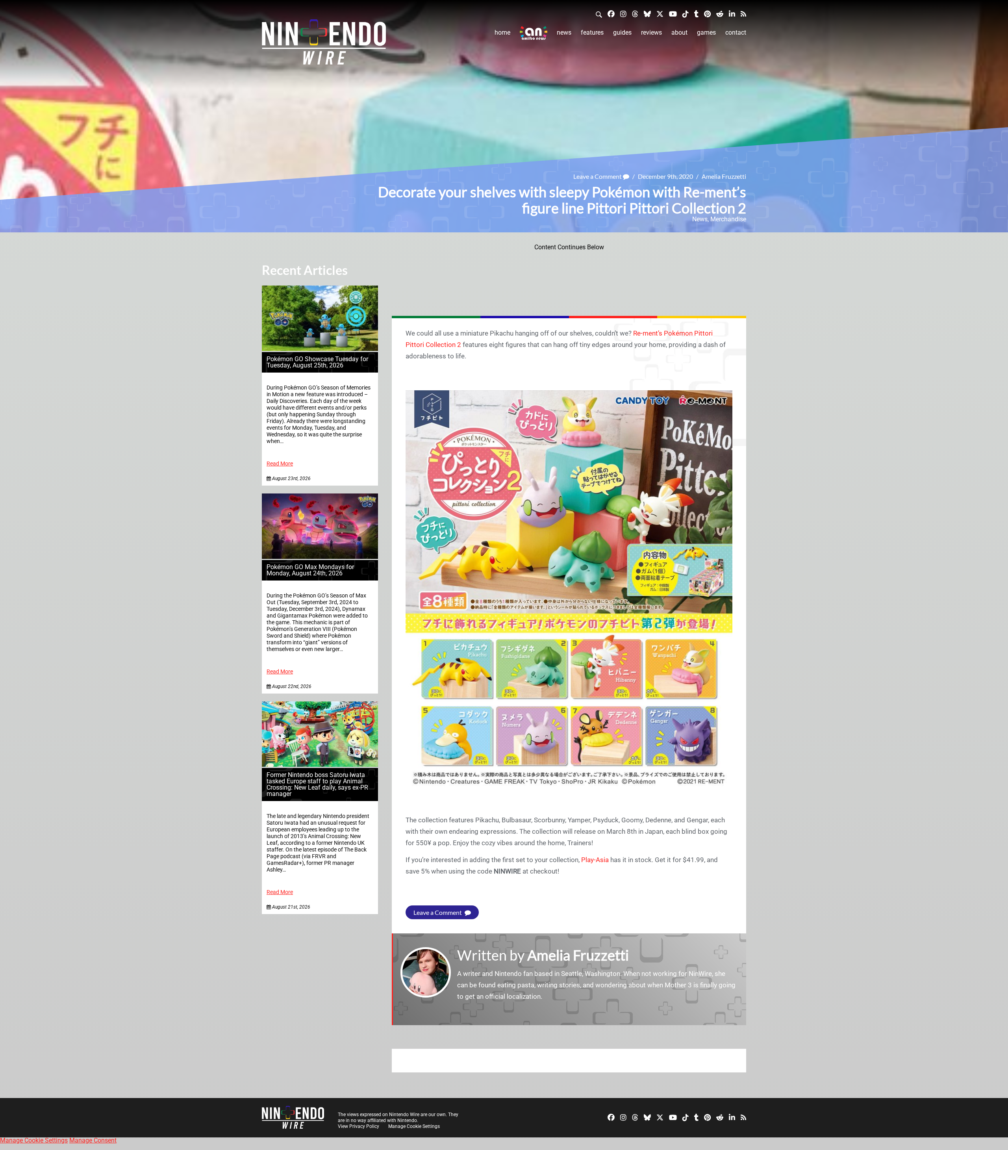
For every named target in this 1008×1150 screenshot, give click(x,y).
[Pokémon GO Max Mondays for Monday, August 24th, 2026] (320, 556)
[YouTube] (673, 13)
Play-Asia (595, 860)
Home (502, 32)
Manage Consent (93, 1140)
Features (592, 32)
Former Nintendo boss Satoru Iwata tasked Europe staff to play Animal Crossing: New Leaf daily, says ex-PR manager (317, 784)
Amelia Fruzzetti (724, 176)
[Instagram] (623, 13)
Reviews (651, 32)
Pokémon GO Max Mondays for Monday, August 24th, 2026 (310, 570)
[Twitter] (659, 13)
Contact (735, 32)
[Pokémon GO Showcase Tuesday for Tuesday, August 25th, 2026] (320, 348)
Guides (622, 32)
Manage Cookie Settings (414, 1126)
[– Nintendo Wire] (324, 44)
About (679, 32)
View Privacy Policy (358, 1126)
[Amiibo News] (533, 33)
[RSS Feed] (743, 13)
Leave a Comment (598, 176)
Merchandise (728, 219)
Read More (280, 463)
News (564, 32)
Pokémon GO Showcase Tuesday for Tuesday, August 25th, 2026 (317, 362)
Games (706, 32)
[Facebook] (611, 13)
